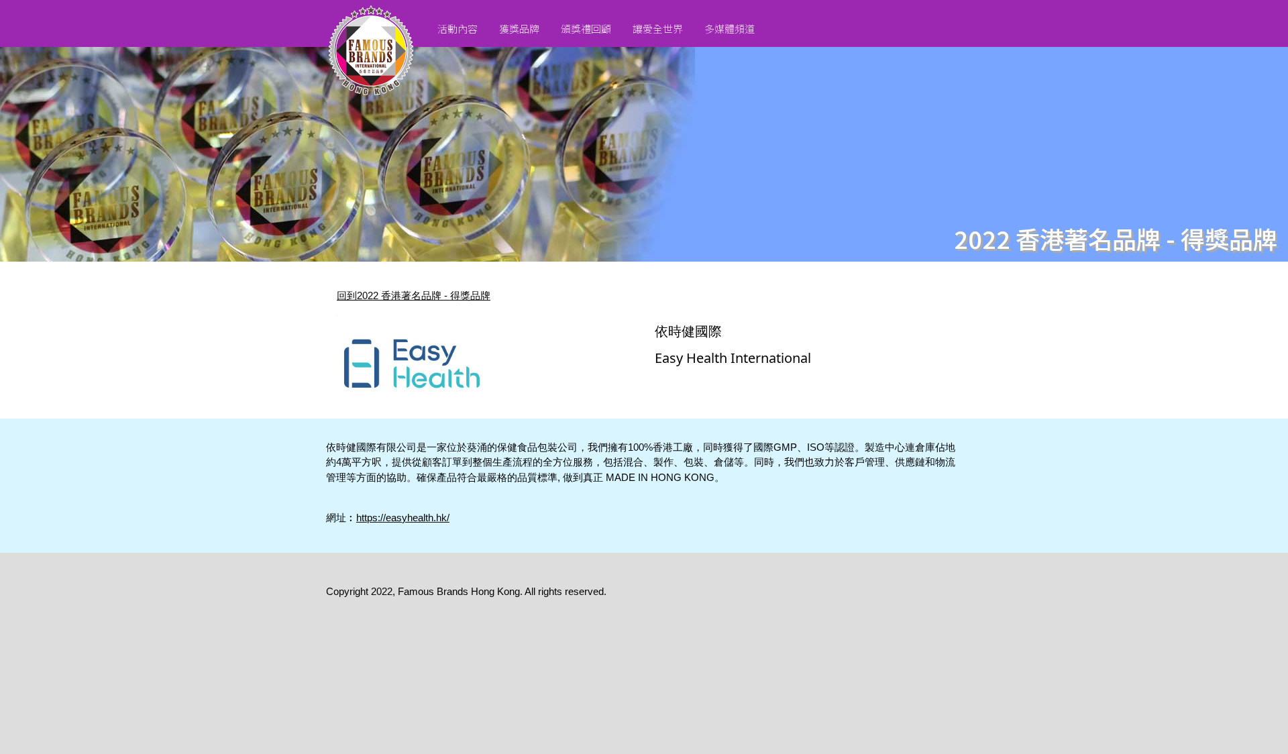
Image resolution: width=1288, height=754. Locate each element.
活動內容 (457, 28)
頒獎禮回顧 (586, 28)
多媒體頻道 (729, 28)
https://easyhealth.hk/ (402, 517)
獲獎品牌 (519, 28)
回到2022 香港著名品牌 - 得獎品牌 (413, 295)
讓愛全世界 (658, 28)
